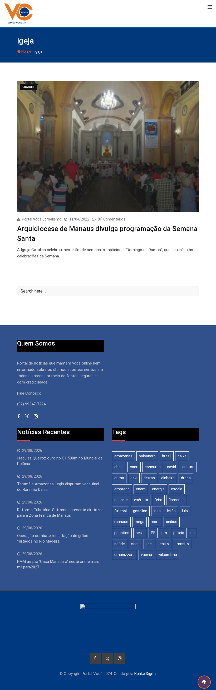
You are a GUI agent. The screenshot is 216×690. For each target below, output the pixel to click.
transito (182, 544)
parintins (121, 533)
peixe (140, 533)
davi (133, 478)
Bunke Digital (145, 673)
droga (186, 478)
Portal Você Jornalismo (41, 219)
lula (185, 511)
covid (171, 467)
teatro (163, 544)
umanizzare (124, 555)
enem (141, 489)
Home (26, 51)
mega (139, 522)
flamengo (177, 500)
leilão (171, 511)
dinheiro (168, 478)
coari (134, 467)
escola (176, 489)
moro (155, 522)
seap (135, 544)
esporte (121, 500)
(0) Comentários (111, 219)
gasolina (140, 511)
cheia (119, 467)
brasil (166, 456)
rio (192, 533)
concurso (153, 467)
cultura (188, 467)
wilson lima (167, 555)
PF (153, 533)
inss (157, 511)
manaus (121, 522)
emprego (122, 489)
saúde (119, 544)
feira (158, 500)
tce (149, 544)
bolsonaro (147, 456)
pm (164, 533)
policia (178, 533)
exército (141, 500)
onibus (171, 522)
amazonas (123, 456)
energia (158, 489)
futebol (120, 511)
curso (119, 478)
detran (149, 478)
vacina (146, 555)
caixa (182, 456)
